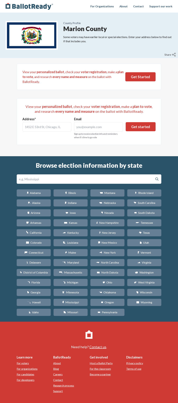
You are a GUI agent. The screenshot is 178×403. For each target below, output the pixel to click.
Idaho (34, 312)
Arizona (33, 212)
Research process (63, 385)
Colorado (34, 242)
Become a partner (100, 374)
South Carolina (144, 202)
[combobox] (46, 127)
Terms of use (133, 368)
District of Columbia (34, 272)
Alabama (34, 192)
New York (107, 252)
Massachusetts (70, 272)
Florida (33, 282)
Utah (144, 242)
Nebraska (107, 202)
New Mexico (107, 242)
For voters (23, 363)
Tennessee (144, 222)
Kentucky (71, 232)
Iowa (71, 212)
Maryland (70, 262)
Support (58, 391)
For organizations (27, 368)
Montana (107, 192)
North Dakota (107, 272)
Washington (144, 272)
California (34, 232)
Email (78, 119)
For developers (25, 380)
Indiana (70, 202)
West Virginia (144, 282)
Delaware (34, 262)
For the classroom (100, 368)
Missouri (70, 312)
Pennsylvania (107, 312)
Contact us (97, 347)
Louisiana (70, 242)
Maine (70, 252)
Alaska (33, 202)
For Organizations (102, 6)
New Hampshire (107, 222)
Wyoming (144, 302)
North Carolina (107, 262)
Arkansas (33, 222)
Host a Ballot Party (101, 363)
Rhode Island (144, 192)
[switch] (170, 55)
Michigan (70, 282)
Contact (138, 6)
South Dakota (144, 212)
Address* (29, 119)
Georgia (33, 292)
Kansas (70, 222)
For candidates (25, 374)
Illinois (70, 192)
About (123, 6)
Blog (56, 368)
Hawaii (34, 302)
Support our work (160, 6)
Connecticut (33, 252)
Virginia (144, 262)
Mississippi (70, 302)
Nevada (107, 212)
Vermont (144, 252)
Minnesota (70, 292)
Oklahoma (107, 292)
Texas (144, 232)
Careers (58, 374)
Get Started (140, 77)
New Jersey (107, 232)
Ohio (107, 282)
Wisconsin (144, 292)
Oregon (107, 302)
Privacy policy (134, 363)
